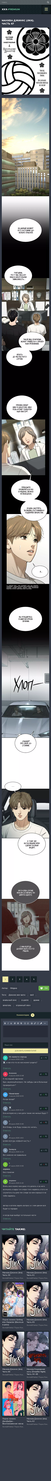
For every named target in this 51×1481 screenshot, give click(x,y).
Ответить (7, 1068)
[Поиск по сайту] (48, 2)
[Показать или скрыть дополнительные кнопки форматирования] (44, 1023)
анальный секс (9, 1000)
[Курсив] (8, 1023)
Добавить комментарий (25, 1051)
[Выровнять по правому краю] (21, 1023)
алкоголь (7, 1005)
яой (32, 995)
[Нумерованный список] (28, 1023)
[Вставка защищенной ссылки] (41, 1023)
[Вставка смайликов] (31, 1023)
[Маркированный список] (24, 1023)
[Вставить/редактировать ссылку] (34, 1023)
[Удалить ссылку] (37, 1023)
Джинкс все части (17, 995)
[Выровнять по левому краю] (14, 1023)
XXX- (11, 9)
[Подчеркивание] (11, 1023)
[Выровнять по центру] (18, 1023)
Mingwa (13, 988)
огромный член (23, 1005)
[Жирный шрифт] (5, 1023)
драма (36, 1000)
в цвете (25, 1000)
